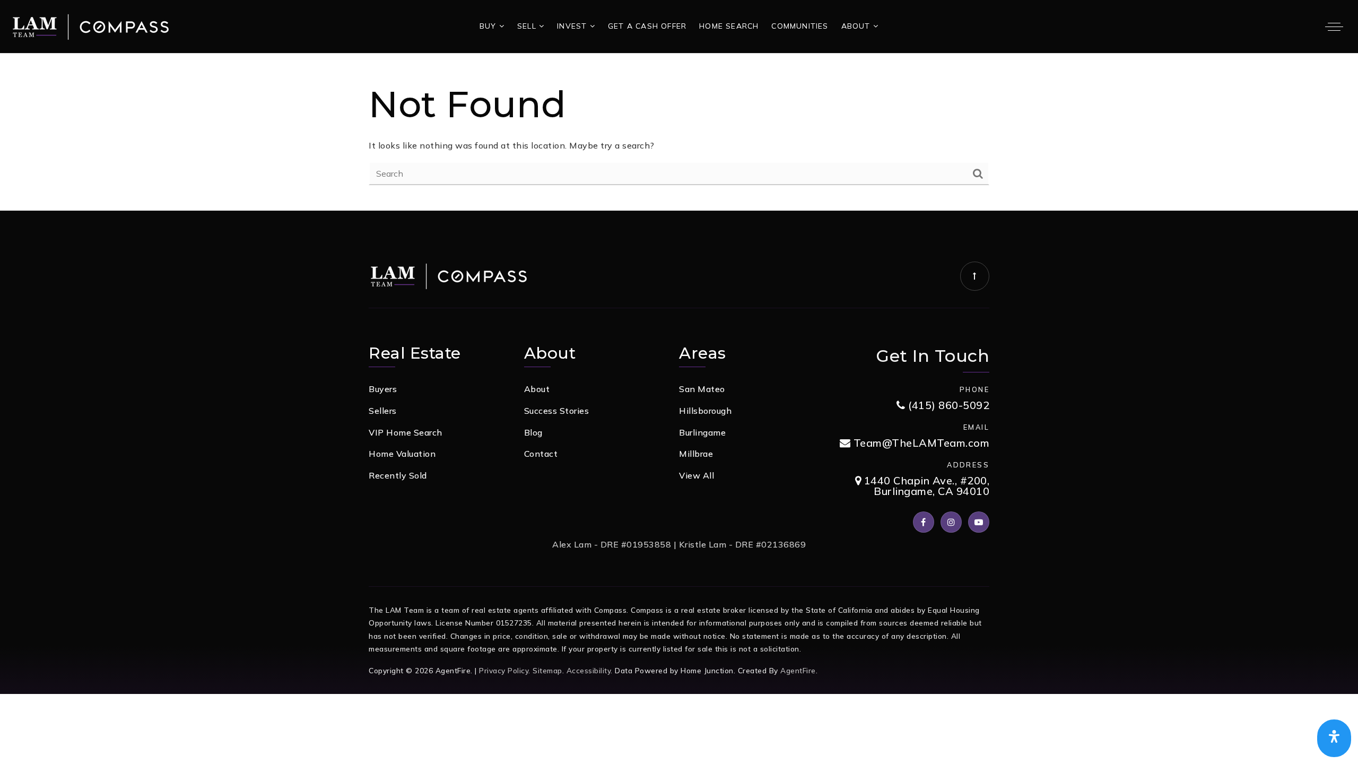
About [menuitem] (857, 26)
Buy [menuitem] (489, 26)
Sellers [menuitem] (383, 410)
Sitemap (547, 670)
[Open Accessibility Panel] (1334, 738)
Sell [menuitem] (528, 26)
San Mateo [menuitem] (702, 389)
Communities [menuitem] (799, 26)
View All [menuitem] (696, 475)
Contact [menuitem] (541, 453)
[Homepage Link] (90, 25)
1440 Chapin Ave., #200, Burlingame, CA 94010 (925, 486)
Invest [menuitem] (573, 26)
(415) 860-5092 (947, 405)
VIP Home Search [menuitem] (405, 432)
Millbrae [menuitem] (696, 453)
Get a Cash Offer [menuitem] (647, 26)
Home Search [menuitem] (729, 26)
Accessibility (589, 670)
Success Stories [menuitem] (556, 410)
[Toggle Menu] (1334, 26)
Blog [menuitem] (533, 432)
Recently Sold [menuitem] (398, 475)
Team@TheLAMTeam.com (922, 443)
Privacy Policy (503, 670)
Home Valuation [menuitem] (402, 453)
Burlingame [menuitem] (702, 432)
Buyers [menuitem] (383, 389)
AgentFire (798, 670)
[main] (679, 132)
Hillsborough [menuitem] (705, 410)
